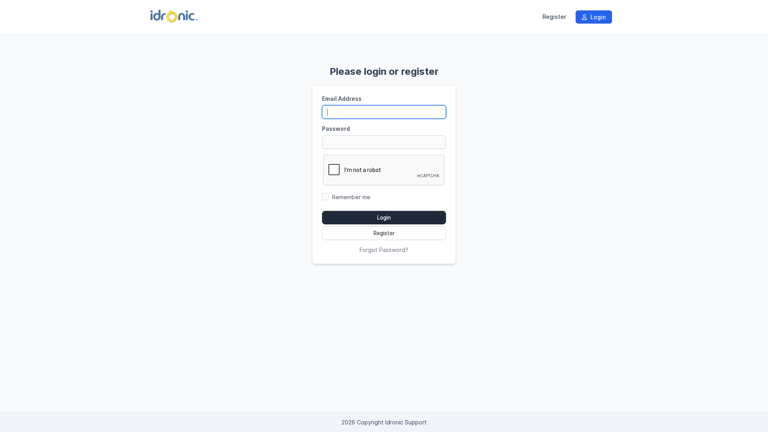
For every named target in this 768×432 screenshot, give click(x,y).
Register (554, 16)
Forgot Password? (384, 249)
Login (597, 17)
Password (336, 128)
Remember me (351, 197)
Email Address (342, 98)
